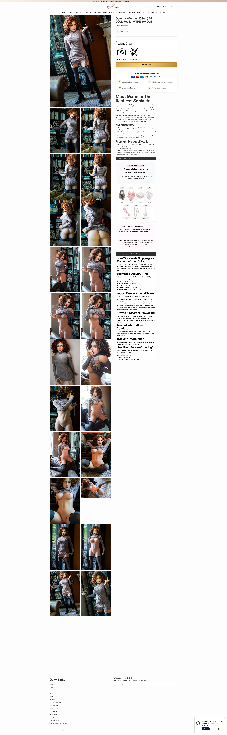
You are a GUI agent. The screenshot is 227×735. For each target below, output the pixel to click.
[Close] (224, 718)
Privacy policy (54, 711)
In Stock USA (79, 12)
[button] (136, 158)
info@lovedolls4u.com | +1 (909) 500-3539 (72, 730)
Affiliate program (54, 720)
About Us (154, 12)
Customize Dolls (120, 12)
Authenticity (131, 12)
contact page (135, 359)
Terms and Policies (113, 730)
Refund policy (54, 708)
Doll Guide (162, 12)
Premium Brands (108, 12)
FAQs (138, 12)
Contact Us (146, 12)
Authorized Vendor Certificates (59, 723)
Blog (51, 690)
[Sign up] (175, 685)
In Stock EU (88, 12)
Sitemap (52, 717)
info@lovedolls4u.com (126, 355)
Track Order (53, 699)
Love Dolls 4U (57, 730)
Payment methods (55, 705)
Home (63, 12)
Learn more (205, 725)
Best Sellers (97, 12)
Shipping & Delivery (55, 702)
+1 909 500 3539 (126, 357)
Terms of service (54, 714)
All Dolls (70, 12)
